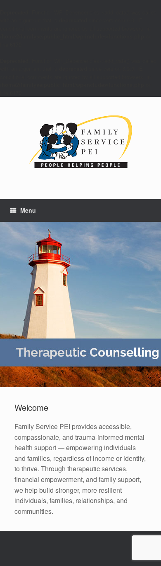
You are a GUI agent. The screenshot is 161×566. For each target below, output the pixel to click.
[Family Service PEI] (80, 141)
